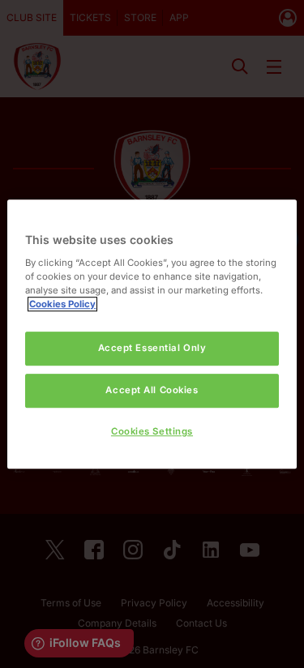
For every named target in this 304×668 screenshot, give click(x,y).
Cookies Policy (62, 304)
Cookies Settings (152, 431)
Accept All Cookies (151, 390)
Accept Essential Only (152, 347)
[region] (151, 334)
